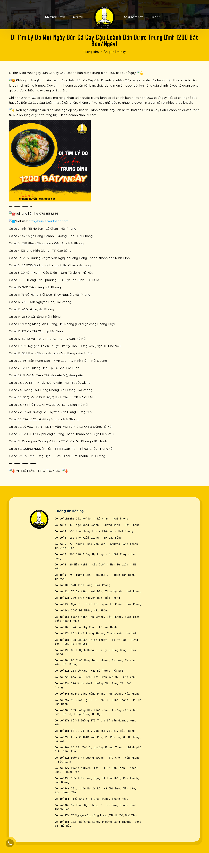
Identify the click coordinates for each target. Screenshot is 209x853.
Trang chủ (91, 52)
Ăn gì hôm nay (133, 17)
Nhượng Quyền (55, 17)
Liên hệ (155, 17)
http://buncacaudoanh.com (48, 221)
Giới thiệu (79, 17)
